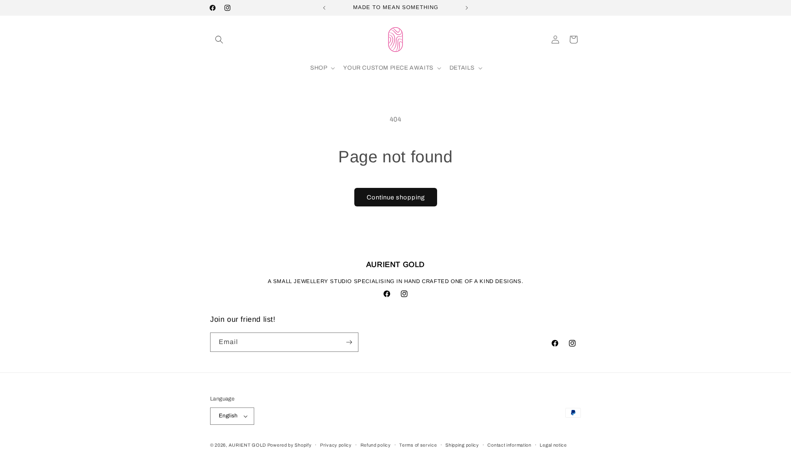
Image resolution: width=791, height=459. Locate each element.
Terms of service (418, 445)
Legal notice (553, 445)
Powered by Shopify (289, 445)
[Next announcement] (467, 8)
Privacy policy (336, 445)
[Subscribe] (349, 342)
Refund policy (375, 445)
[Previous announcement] (324, 8)
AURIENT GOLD (248, 445)
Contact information (509, 445)
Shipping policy (462, 445)
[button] (219, 39)
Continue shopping (396, 197)
